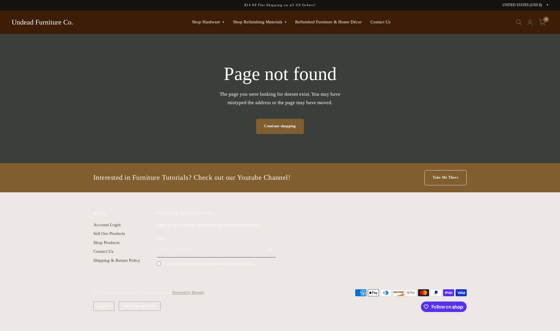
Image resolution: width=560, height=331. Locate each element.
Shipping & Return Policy (116, 260)
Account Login (107, 224)
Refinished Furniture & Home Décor (328, 22)
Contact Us (380, 22)
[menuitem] (208, 22)
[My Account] (530, 22)
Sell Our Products (109, 233)
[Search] (518, 22)
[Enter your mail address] (270, 249)
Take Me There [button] (446, 177)
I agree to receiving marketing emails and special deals (208, 263)
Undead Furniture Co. (42, 22)
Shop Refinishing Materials (257, 22)
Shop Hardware (206, 22)
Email (162, 238)
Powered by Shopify (188, 292)
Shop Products (106, 242)
